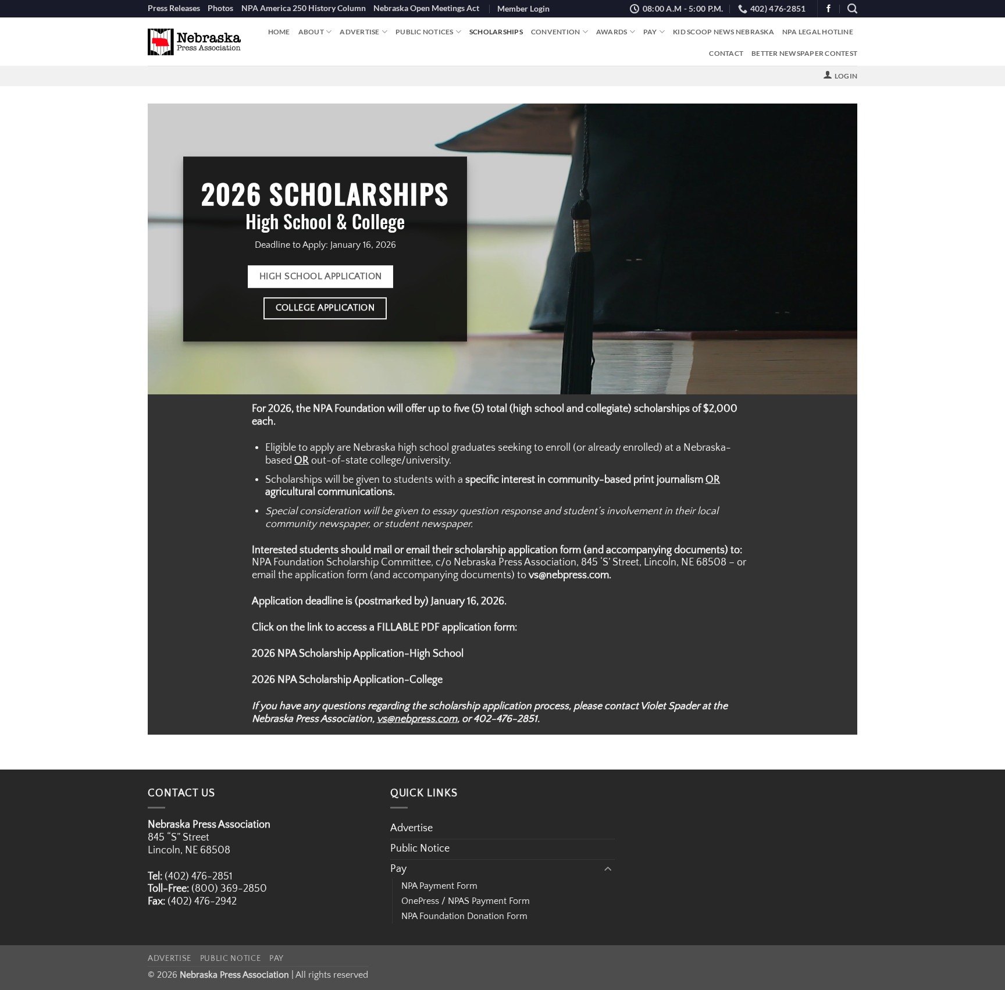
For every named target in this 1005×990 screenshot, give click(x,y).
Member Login (523, 8)
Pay (650, 31)
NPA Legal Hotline (817, 31)
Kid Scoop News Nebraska (723, 31)
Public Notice (420, 848)
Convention (555, 31)
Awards (612, 31)
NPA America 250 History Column (303, 8)
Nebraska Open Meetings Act (426, 8)
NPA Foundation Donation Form (464, 916)
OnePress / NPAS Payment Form (465, 901)
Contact (726, 53)
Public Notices (424, 31)
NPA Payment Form (439, 886)
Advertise (359, 31)
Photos (220, 8)
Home (279, 31)
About (311, 31)
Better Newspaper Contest (804, 53)
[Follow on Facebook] (828, 9)
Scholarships (496, 31)
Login (846, 76)
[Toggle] (608, 869)
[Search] (852, 8)
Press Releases (174, 8)
